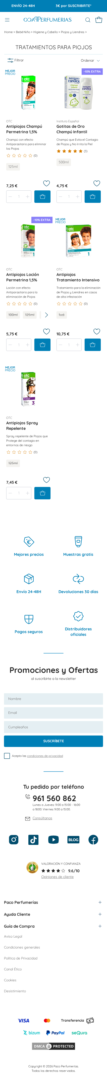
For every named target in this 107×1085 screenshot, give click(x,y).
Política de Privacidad (20, 958)
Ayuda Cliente (17, 914)
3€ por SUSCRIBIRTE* (69, 5)
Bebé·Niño (23, 32)
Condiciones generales (22, 947)
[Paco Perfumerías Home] (47, 20)
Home (8, 32)
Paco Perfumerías (21, 902)
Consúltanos (42, 818)
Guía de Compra (19, 926)
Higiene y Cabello (45, 32)
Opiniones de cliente (57, 876)
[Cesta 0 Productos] (99, 20)
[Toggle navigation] (7, 20)
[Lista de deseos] (47, 183)
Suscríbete (53, 741)
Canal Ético (13, 969)
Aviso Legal (13, 936)
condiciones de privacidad (45, 756)
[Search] (88, 20)
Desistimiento (15, 991)
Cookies (10, 980)
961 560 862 (54, 798)
